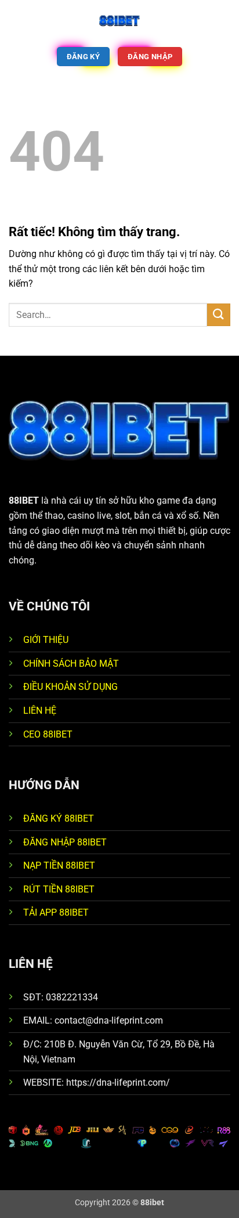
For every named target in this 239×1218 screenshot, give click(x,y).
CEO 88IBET (48, 734)
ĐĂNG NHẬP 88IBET (65, 842)
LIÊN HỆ (39, 710)
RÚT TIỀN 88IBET (59, 889)
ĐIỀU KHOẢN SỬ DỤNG (70, 686)
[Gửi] (218, 314)
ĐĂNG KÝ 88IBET (58, 818)
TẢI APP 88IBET (56, 912)
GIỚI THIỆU (45, 639)
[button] (16, 20)
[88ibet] (119, 20)
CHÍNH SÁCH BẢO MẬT (71, 663)
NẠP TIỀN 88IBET (59, 865)
